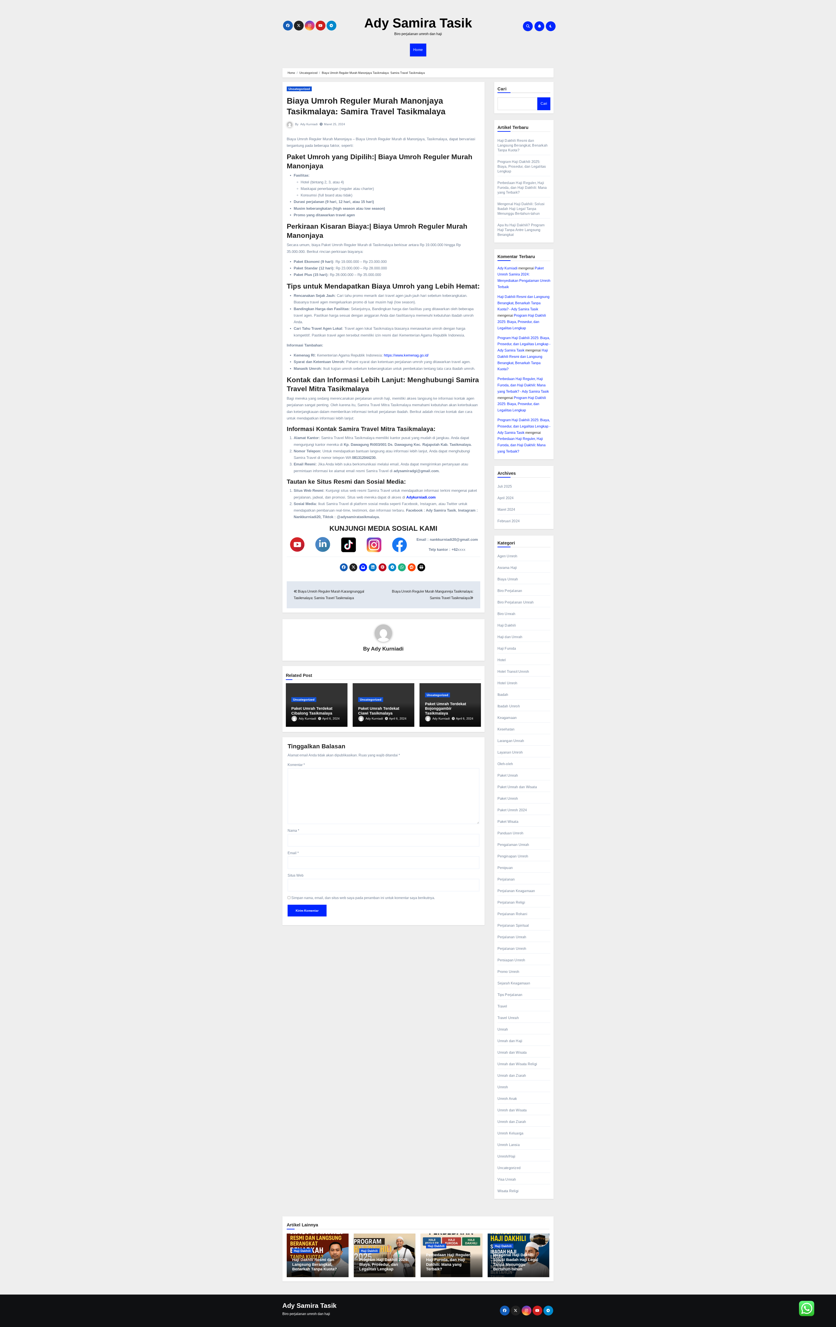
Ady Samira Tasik (418, 23)
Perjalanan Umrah (511, 937)
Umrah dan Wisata (512, 1052)
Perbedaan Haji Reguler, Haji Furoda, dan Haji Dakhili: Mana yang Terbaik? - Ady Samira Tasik (523, 385)
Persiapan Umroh (511, 960)
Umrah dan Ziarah (511, 1075)
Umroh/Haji (506, 1156)
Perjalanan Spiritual (513, 925)
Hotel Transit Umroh (513, 671)
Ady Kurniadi (309, 124)
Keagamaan (507, 718)
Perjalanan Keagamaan (516, 891)
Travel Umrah (508, 1018)
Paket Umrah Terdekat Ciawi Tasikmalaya (378, 710)
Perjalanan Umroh (511, 948)
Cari (502, 88)
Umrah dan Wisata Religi (517, 1064)
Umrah (502, 1029)
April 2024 (505, 498)
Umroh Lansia (508, 1145)
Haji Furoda (506, 648)
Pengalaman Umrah (513, 845)
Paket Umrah (507, 775)
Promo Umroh (508, 972)
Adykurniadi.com (421, 497)
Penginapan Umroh (512, 856)
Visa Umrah (506, 1179)
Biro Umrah (506, 614)
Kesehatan (506, 729)
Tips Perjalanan (509, 995)
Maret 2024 (506, 509)
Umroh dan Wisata (512, 1110)
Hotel (501, 660)
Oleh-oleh (505, 764)
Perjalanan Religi (511, 902)
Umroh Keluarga (510, 1133)
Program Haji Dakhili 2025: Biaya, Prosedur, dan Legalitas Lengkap (521, 166)
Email (293, 853)
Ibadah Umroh (508, 706)
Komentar (296, 765)
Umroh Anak (507, 1098)
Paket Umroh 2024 (512, 810)
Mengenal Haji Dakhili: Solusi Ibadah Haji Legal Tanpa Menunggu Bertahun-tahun (521, 208)
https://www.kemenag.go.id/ (406, 355)
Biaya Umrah (507, 579)
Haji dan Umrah (509, 637)
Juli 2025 (504, 486)
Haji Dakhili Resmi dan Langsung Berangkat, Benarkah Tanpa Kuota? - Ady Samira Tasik (523, 303)
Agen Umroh (507, 556)
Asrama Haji (507, 568)
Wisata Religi (508, 1191)
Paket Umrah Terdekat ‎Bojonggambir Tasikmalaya (445, 708)
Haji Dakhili (506, 625)
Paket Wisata (507, 821)
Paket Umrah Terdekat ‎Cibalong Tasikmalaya (311, 710)
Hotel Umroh (507, 683)
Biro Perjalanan (509, 591)
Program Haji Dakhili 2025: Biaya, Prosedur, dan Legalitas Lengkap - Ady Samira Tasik (523, 344)
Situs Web (295, 875)
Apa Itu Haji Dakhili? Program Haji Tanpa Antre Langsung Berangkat (521, 230)
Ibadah (502, 694)
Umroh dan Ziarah (511, 1122)
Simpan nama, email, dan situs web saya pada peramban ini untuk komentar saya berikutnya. (363, 898)
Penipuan (505, 868)
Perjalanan (506, 879)
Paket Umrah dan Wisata (517, 787)
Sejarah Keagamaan (513, 983)
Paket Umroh (507, 798)
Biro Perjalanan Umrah (515, 602)
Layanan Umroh (510, 752)
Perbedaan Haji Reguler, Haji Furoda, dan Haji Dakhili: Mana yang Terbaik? (522, 187)
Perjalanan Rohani (512, 914)
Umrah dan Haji (509, 1041)
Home (418, 50)
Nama (293, 830)
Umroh (502, 1087)
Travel (502, 1006)
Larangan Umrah (510, 741)
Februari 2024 (508, 521)
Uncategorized (299, 89)
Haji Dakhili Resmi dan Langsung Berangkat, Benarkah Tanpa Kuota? (522, 145)
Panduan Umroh (510, 833)
